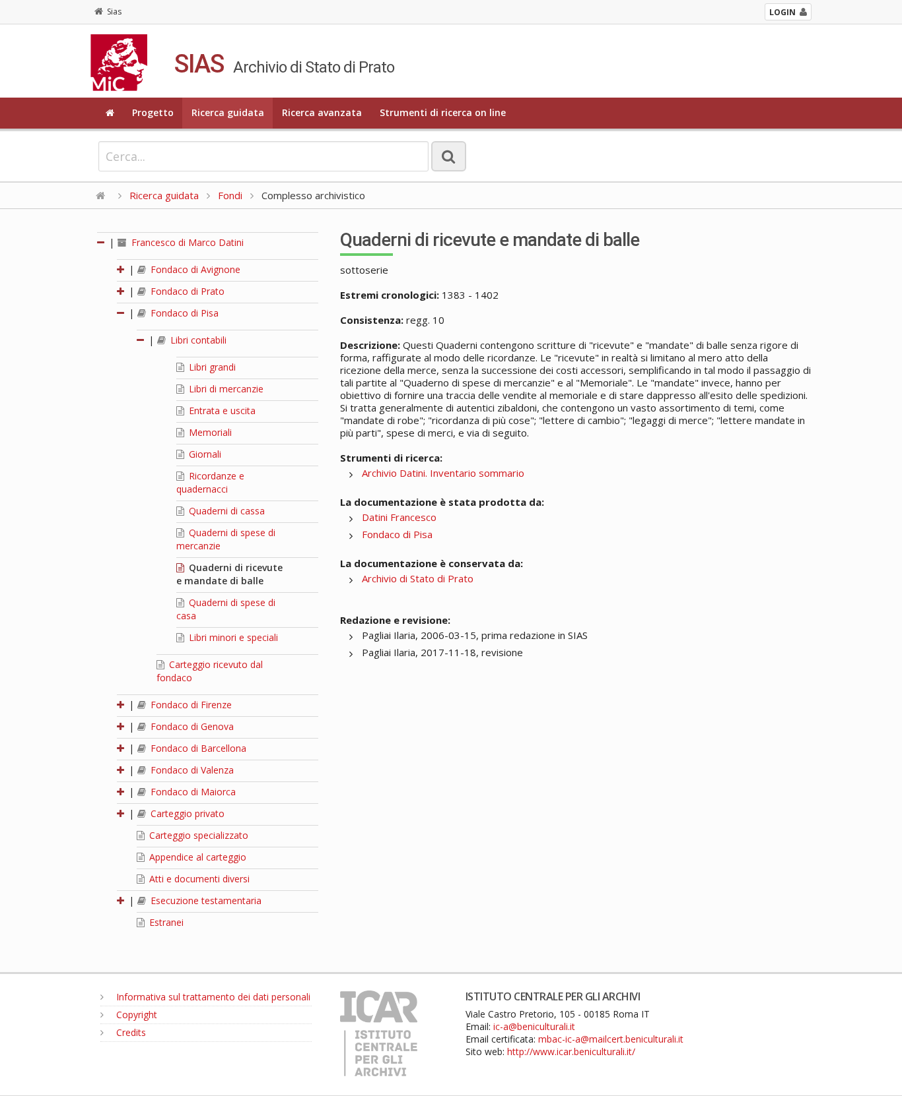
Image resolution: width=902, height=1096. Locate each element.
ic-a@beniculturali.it (534, 1026)
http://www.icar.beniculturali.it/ (571, 1051)
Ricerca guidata (227, 112)
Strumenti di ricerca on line (443, 112)
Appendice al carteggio (196, 857)
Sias (114, 11)
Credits (130, 1032)
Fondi (230, 195)
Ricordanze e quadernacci (210, 482)
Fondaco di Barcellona (197, 748)
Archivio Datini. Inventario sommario (443, 472)
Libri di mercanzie (224, 388)
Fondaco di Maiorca (192, 791)
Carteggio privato (186, 813)
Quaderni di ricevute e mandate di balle (229, 574)
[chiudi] (121, 313)
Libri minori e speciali (232, 637)
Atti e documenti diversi (198, 878)
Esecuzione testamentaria (204, 900)
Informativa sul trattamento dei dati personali (212, 996)
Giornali (203, 454)
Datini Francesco (399, 517)
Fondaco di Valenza (191, 770)
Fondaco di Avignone (194, 269)
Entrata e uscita (221, 410)
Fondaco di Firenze (190, 704)
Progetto (153, 112)
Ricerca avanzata (322, 112)
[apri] (121, 269)
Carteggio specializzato (197, 835)
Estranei (165, 922)
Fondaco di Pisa (183, 313)
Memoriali (209, 432)
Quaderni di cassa (225, 510)
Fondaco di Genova (191, 726)
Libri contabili (197, 340)
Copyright (135, 1014)
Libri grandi (211, 367)
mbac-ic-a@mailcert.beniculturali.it (610, 1039)
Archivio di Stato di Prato (417, 578)
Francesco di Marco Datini (186, 242)
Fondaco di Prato (186, 291)
